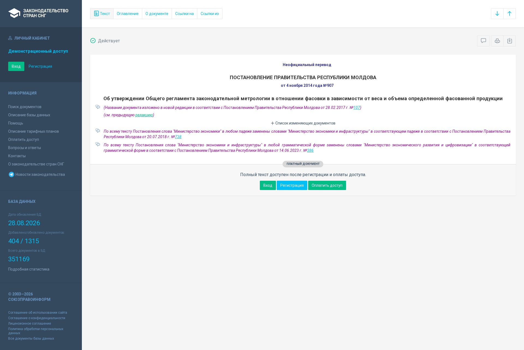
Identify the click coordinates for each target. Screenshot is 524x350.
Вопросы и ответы (24, 148)
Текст (104, 13)
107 (356, 107)
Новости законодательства (40, 174)
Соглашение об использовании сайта (37, 313)
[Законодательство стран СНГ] (41, 13)
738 (178, 137)
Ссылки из (210, 13)
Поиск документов (24, 107)
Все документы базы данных (31, 338)
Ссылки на (184, 13)
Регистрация (40, 66)
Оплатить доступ (23, 139)
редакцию (144, 115)
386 (310, 150)
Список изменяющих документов (305, 123)
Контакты (17, 156)
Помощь (15, 123)
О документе (156, 13)
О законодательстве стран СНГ (36, 164)
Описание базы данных (29, 115)
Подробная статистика (28, 269)
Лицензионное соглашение (29, 323)
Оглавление (128, 13)
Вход (16, 66)
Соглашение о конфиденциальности (36, 318)
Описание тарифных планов (33, 131)
